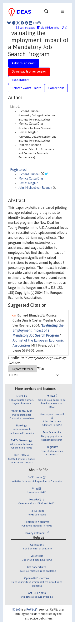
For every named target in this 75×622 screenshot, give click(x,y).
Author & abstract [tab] (24, 63)
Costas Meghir (28, 183)
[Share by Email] (34, 23)
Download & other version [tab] (29, 71)
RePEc (30, 609)
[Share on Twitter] (18, 23)
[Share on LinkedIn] (30, 23)
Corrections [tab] (56, 88)
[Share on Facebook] (22, 23)
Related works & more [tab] (26, 88)
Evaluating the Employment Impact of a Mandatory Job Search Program (38, 330)
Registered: (18, 169)
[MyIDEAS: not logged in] (64, 28)
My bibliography (49, 27)
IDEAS (16, 609)
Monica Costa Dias (31, 178)
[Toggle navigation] (46, 12)
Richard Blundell (30, 174)
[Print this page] (39, 23)
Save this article (27, 28)
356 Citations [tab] (21, 80)
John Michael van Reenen (36, 187)
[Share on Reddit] (26, 23)
